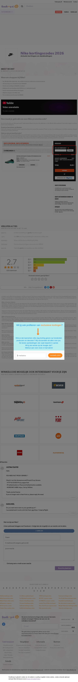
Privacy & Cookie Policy (33, 679)
